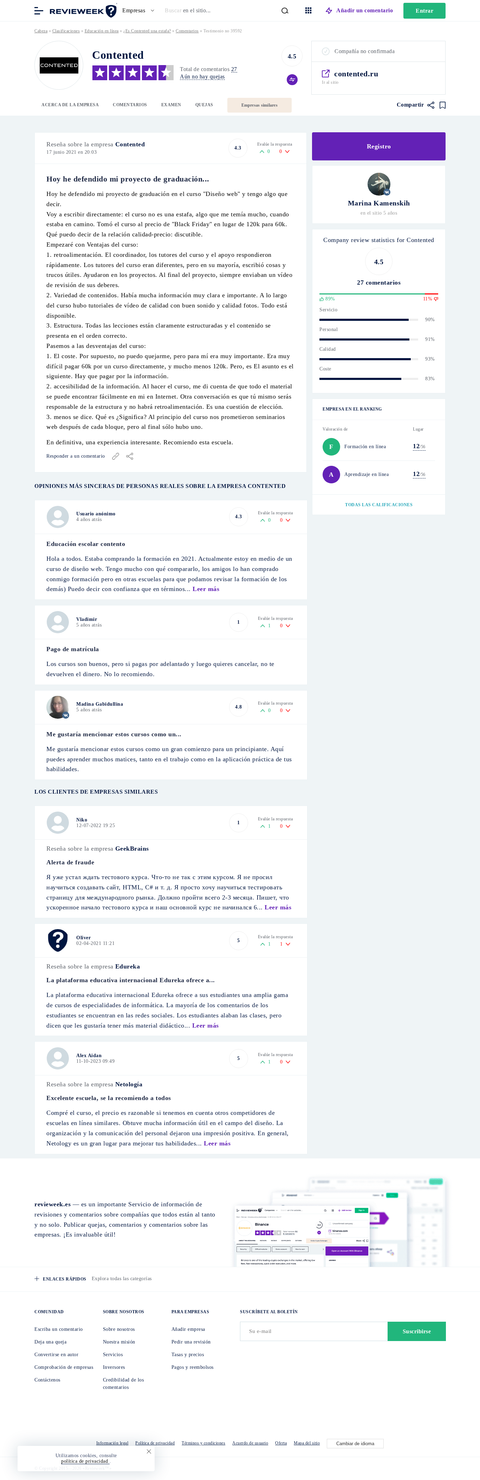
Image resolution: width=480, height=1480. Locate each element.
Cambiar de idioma (355, 1443)
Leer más (206, 588)
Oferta (281, 1443)
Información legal (112, 1443)
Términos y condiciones (203, 1443)
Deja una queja (50, 1342)
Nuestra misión (119, 1342)
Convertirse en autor (56, 1354)
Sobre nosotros (119, 1329)
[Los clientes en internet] (82, 10)
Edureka (127, 966)
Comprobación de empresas (63, 1367)
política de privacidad (85, 1461)
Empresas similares (259, 105)
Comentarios (130, 104)
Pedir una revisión (191, 1342)
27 (234, 69)
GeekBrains (132, 848)
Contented (130, 144)
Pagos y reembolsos (192, 1367)
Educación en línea (102, 30)
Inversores (114, 1367)
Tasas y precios (187, 1354)
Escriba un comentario (58, 1329)
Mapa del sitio (307, 1443)
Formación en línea (365, 446)
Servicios (113, 1354)
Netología (129, 1084)
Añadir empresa (188, 1329)
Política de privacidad (155, 1443)
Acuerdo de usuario (250, 1443)
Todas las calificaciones (379, 504)
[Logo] (58, 65)
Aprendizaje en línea (366, 474)
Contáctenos (47, 1380)
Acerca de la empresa (70, 104)
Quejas (204, 104)
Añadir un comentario (364, 10)
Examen (171, 104)
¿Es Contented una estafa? (147, 30)
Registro (379, 146)
